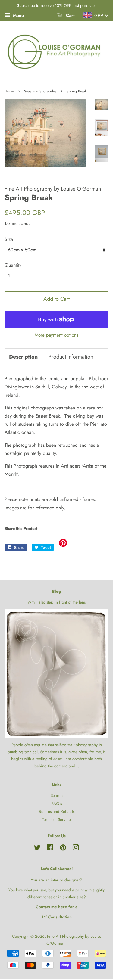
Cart (69, 15)
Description (23, 357)
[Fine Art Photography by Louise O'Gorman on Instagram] (75, 849)
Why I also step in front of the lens (56, 602)
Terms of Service (56, 819)
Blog (56, 591)
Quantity (13, 265)
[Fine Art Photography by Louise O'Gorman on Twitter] (37, 849)
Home (9, 91)
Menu (18, 15)
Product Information (71, 357)
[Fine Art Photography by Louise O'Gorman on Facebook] (50, 849)
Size (9, 239)
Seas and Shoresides (40, 91)
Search (57, 795)
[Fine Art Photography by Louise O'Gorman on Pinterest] (63, 849)
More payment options (56, 335)
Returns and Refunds (56, 811)
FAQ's (57, 803)
